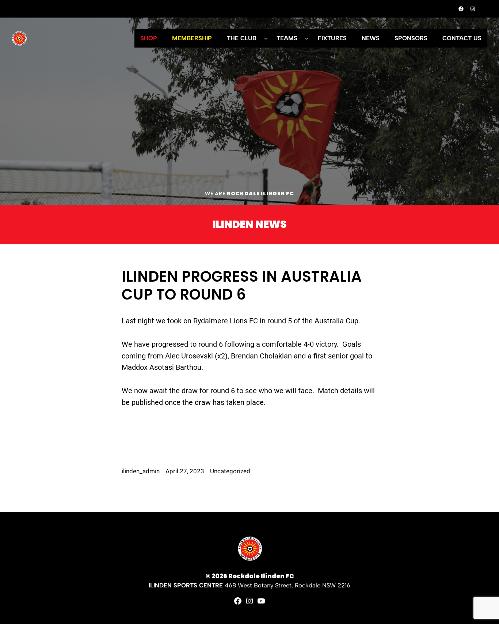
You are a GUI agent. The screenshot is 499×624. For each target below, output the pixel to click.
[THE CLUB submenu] (266, 38)
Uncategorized (230, 471)
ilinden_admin (141, 471)
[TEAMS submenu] (307, 38)
